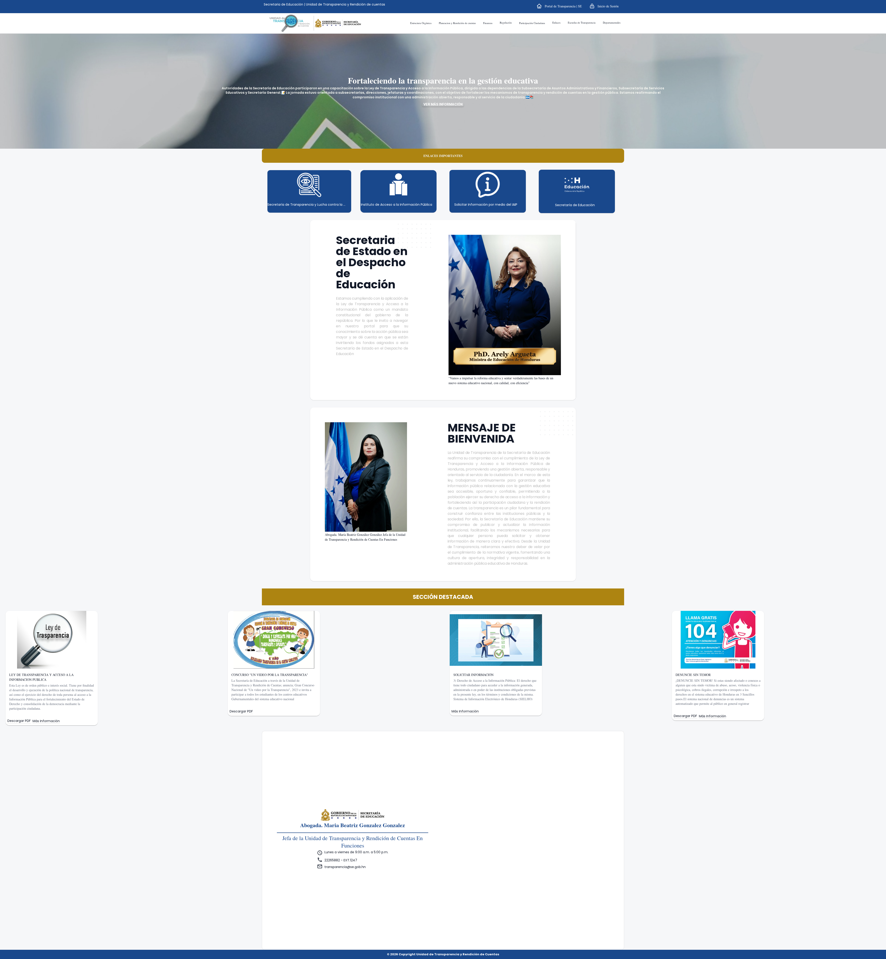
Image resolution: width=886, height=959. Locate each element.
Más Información (46, 721)
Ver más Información (443, 104)
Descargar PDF (19, 721)
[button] (559, 6)
